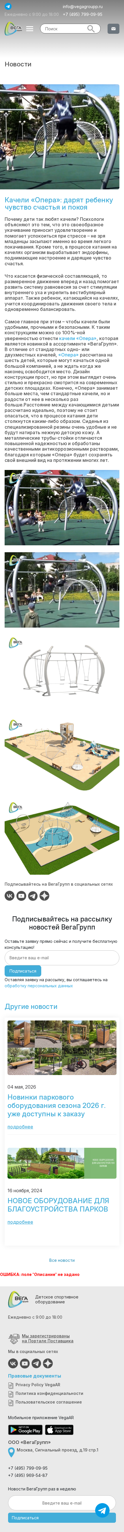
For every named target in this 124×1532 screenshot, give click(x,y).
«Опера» (68, 355)
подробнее (20, 1127)
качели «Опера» (78, 338)
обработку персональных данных (39, 985)
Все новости (62, 1260)
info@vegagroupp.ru (83, 6)
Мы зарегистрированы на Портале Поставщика (48, 1338)
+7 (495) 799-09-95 (82, 14)
